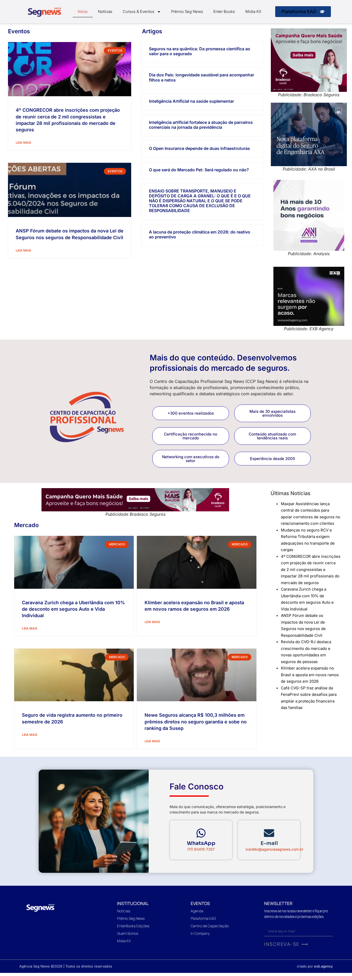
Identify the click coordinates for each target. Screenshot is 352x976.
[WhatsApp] (201, 833)
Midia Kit (253, 11)
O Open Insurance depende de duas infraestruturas (199, 148)
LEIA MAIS (23, 142)
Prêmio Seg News (187, 11)
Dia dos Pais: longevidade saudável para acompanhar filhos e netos (201, 77)
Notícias (105, 11)
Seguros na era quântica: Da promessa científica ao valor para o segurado (199, 51)
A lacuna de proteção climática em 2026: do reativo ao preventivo (199, 234)
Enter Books (224, 11)
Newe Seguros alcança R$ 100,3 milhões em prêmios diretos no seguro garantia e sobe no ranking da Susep (196, 721)
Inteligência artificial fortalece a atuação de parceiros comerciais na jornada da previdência (201, 125)
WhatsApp (201, 843)
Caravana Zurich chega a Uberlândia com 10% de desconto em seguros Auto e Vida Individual (73, 609)
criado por (315, 966)
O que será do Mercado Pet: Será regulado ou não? (199, 169)
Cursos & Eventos (138, 11)
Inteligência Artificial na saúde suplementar (191, 101)
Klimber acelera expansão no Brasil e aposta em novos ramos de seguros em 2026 (310, 675)
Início (83, 11)
